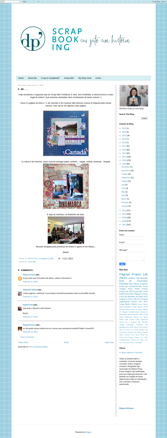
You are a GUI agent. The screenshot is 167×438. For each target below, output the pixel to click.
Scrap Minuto (137, 307)
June (123, 188)
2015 (124, 153)
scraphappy (138, 342)
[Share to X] (68, 258)
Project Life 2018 (141, 337)
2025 (124, 128)
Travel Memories (125, 317)
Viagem (122, 299)
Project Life (140, 274)
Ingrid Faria (28, 305)
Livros (98, 78)
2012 (124, 164)
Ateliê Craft (123, 319)
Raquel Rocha (29, 325)
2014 (124, 157)
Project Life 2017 (139, 302)
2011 (124, 210)
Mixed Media (140, 335)
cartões (131, 278)
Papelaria (124, 284)
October (124, 174)
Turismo (122, 342)
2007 (124, 225)
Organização (124, 302)
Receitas (135, 314)
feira (126, 342)
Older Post (109, 342)
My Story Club (84, 78)
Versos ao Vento (141, 317)
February (125, 202)
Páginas (124, 274)
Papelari (131, 337)
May (123, 192)
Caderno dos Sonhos (135, 332)
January (124, 206)
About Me (32, 78)
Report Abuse (126, 408)
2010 (124, 214)
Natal (129, 314)
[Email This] (63, 258)
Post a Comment (27, 337)
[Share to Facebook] (70, 258)
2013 (124, 160)
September (126, 178)
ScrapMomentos (124, 340)
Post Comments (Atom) (38, 347)
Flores (121, 322)
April (123, 195)
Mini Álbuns (134, 284)
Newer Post (23, 342)
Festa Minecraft (141, 319)
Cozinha (127, 335)
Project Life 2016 (126, 291)
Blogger (88, 432)
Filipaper (137, 294)
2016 (124, 150)
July (123, 185)
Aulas (121, 286)
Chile (145, 291)
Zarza (123, 277)
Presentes (130, 325)
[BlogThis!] (65, 258)
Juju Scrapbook (131, 286)
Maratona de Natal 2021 (138, 297)
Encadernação (134, 312)
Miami (121, 307)
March (124, 199)
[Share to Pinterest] (72, 258)
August (124, 181)
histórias (131, 342)
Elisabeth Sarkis (30, 290)
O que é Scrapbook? (50, 78)
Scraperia (144, 284)
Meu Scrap (143, 286)
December (125, 167)
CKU (132, 294)
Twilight (122, 289)
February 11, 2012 (30, 282)
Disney (145, 289)
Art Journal (134, 330)
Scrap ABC (69, 78)
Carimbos (128, 307)
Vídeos (134, 304)
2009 (124, 218)
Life (138, 278)
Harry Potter (134, 289)
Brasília (144, 278)
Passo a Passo (136, 309)
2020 (124, 139)
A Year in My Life (133, 299)
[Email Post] (59, 258)
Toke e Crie (138, 327)
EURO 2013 (124, 294)
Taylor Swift (143, 314)
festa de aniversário (133, 281)
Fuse (132, 335)
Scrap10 (144, 299)
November (125, 171)
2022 (124, 132)
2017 (124, 146)
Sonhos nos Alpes (137, 340)
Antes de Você (124, 330)
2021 (124, 135)
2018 (124, 143)
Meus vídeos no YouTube (132, 353)
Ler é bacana (131, 322)
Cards (132, 319)
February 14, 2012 (30, 332)
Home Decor (143, 304)
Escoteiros (144, 312)
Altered (145, 327)
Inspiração (123, 314)
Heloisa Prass (29, 275)
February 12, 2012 (30, 297)
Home (21, 78)
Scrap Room (124, 304)
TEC (146, 340)
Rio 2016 (130, 327)
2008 (124, 221)
